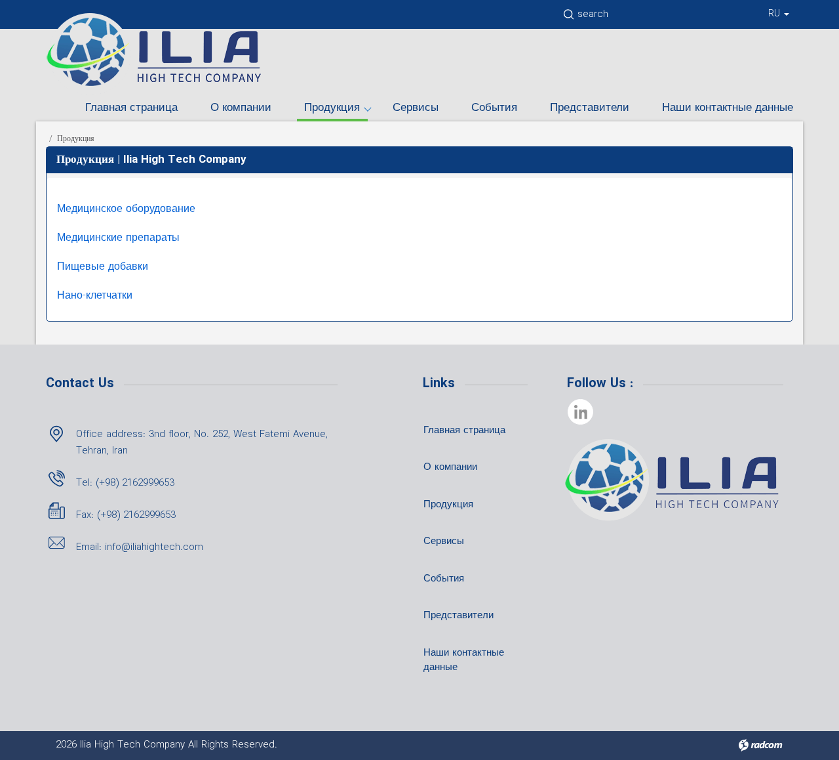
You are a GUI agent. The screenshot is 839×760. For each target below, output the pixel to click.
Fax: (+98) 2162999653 (126, 515)
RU (775, 14)
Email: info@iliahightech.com (139, 547)
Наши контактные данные (727, 108)
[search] (567, 18)
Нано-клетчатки (94, 295)
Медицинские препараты (118, 238)
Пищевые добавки (102, 267)
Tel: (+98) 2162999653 (125, 483)
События (494, 108)
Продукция (332, 108)
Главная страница (131, 108)
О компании (240, 108)
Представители (589, 108)
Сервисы (416, 108)
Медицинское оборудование (126, 209)
